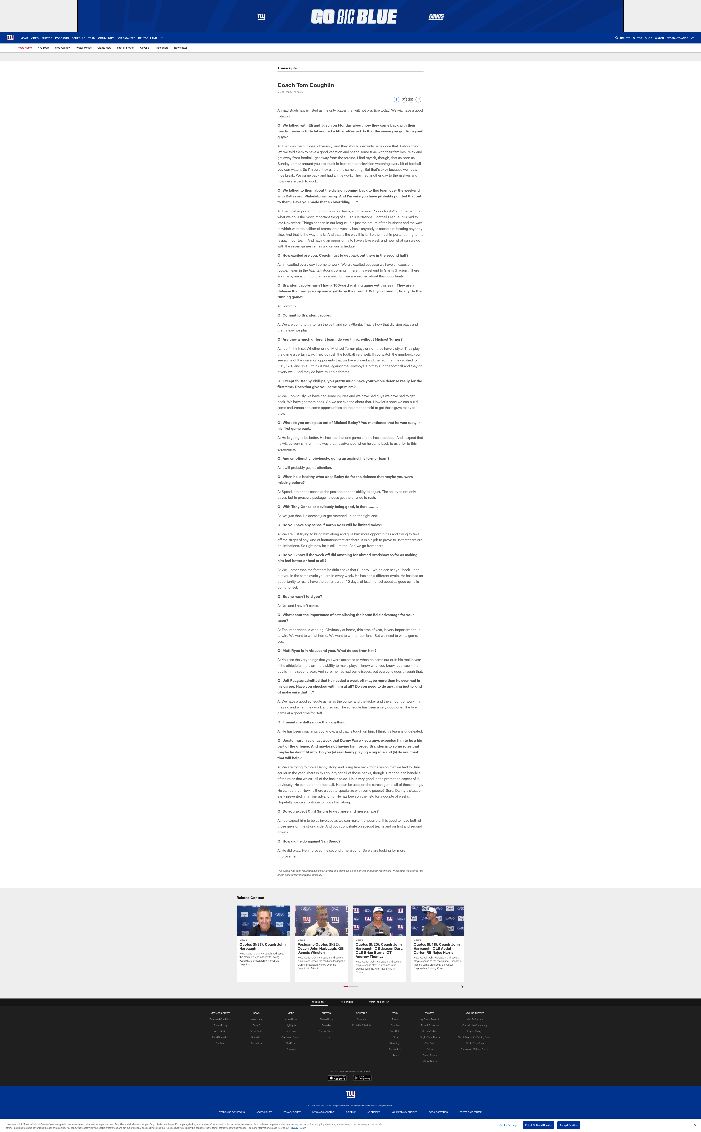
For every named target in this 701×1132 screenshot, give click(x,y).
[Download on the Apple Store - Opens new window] (337, 1078)
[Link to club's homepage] (10, 37)
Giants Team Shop (475, 1043)
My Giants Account (429, 1019)
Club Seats (429, 1043)
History (326, 1037)
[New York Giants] (350, 1095)
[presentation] (462, 987)
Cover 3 (256, 1025)
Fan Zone (220, 1043)
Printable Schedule (361, 1025)
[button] (345, 986)
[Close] (695, 1125)
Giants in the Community (474, 1025)
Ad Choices (373, 1112)
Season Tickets (429, 1031)
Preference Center (470, 1112)
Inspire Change (474, 1031)
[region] (350, 1125)
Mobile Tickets (430, 1061)
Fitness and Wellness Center (475, 1049)
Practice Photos (326, 1031)
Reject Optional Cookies (538, 1125)
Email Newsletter (220, 1037)
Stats (395, 1037)
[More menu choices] (161, 37)
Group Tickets (430, 1055)
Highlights (291, 1025)
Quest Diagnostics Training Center (474, 1037)
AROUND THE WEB (475, 1013)
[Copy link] (418, 100)
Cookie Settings (438, 1112)
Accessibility (220, 1031)
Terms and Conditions (220, 1019)
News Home (256, 1019)
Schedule (361, 1019)
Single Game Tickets (430, 1037)
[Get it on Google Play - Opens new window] (362, 1079)
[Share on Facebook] (396, 101)
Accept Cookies (569, 1125)
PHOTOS (326, 1013)
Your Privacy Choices (404, 1112)
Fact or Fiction (256, 1031)
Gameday (326, 1025)
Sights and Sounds (290, 1037)
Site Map (351, 1112)
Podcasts (291, 1049)
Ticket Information (430, 1025)
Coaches (395, 1025)
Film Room (291, 1043)
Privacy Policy (220, 1025)
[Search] (616, 37)
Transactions (395, 1049)
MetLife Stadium (475, 1019)
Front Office (395, 1031)
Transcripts (256, 1043)
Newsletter (256, 1037)
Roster (395, 1019)
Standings (395, 1043)
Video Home (291, 1019)
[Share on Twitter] (404, 101)
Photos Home (326, 1019)
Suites (430, 1049)
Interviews (291, 1031)
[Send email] (411, 101)
